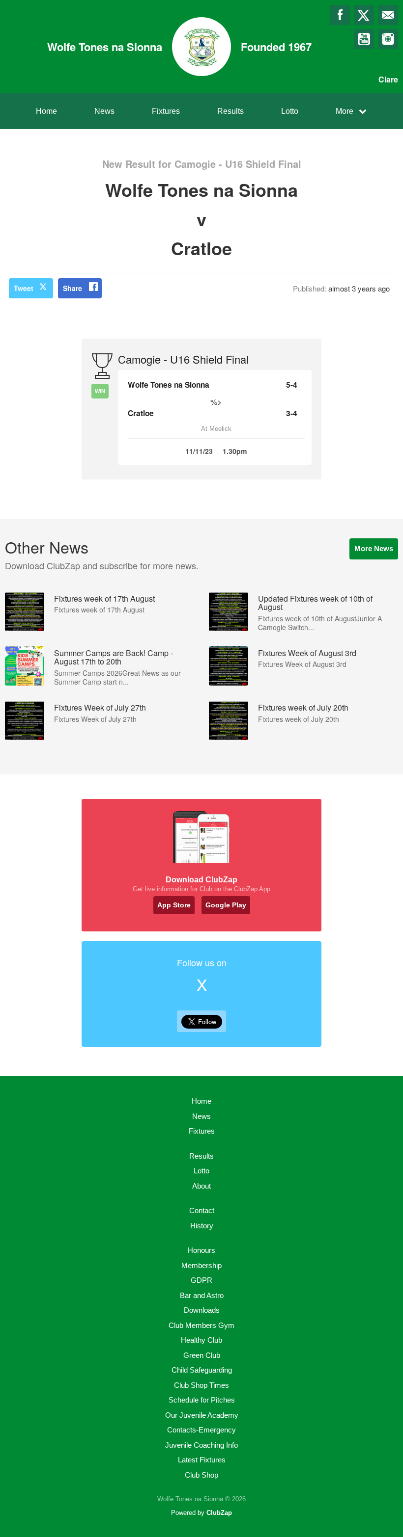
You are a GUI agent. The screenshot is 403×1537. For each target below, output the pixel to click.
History (201, 1225)
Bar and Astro (202, 1295)
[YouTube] (364, 39)
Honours (201, 1250)
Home (46, 111)
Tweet (23, 288)
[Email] (388, 15)
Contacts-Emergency (201, 1430)
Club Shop (201, 1475)
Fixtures (166, 111)
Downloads (202, 1310)
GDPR (201, 1280)
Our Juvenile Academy (201, 1415)
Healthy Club (201, 1340)
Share (72, 288)
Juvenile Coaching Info (201, 1445)
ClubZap (219, 1512)
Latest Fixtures (202, 1460)
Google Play (225, 905)
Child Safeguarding (202, 1370)
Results (230, 111)
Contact (201, 1210)
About (201, 1186)
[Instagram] (388, 39)
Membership (201, 1265)
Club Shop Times (201, 1385)
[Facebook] (340, 15)
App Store (174, 905)
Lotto (289, 111)
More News (373, 548)
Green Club (201, 1355)
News (104, 111)
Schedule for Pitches (202, 1400)
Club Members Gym (201, 1325)
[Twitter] (364, 15)
